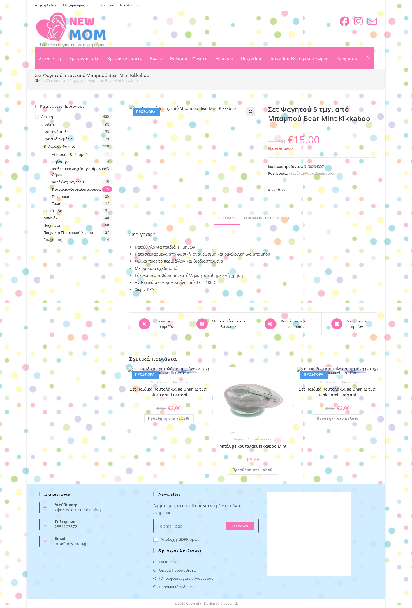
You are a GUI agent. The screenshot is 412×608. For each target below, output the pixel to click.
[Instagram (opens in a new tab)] (358, 21)
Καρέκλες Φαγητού (68, 181)
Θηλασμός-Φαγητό (59, 146)
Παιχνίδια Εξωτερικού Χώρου (68, 232)
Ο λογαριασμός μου (76, 5)
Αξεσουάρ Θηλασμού (70, 154)
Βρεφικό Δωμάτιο (58, 138)
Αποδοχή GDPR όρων (180, 539)
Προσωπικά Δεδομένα (177, 586)
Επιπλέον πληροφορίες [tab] (267, 218)
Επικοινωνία (105, 5)
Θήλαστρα (61, 161)
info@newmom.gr (71, 543)
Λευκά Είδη (52, 210)
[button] (250, 111)
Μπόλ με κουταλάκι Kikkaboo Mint (253, 446)
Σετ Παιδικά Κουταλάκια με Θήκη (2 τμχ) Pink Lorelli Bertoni (337, 392)
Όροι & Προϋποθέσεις (177, 570)
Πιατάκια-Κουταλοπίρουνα (311, 173)
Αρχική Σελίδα (46, 5)
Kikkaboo (276, 189)
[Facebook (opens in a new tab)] (344, 21)
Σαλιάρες (59, 203)
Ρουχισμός (52, 239)
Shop (39, 80)
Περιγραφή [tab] (227, 218)
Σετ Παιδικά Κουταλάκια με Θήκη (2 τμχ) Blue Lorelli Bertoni (168, 392)
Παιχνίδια (51, 225)
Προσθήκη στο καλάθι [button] (168, 418)
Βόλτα (48, 124)
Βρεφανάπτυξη (56, 131)
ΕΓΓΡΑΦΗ (240, 525)
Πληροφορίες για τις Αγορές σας (186, 578)
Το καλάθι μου (130, 5)
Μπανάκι (51, 218)
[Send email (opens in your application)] (372, 21)
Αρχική (47, 116)
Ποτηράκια (61, 196)
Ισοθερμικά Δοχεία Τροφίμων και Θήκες (79, 171)
